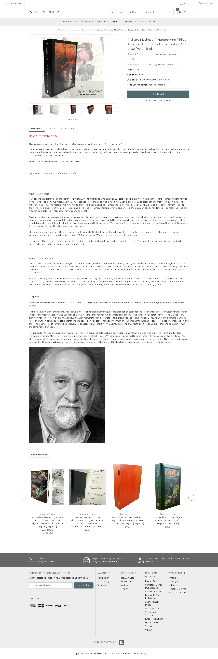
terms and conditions (120, 653)
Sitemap (101, 585)
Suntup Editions (153, 591)
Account (187, 3)
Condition (51, 128)
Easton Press (151, 581)
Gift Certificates (206, 3)
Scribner (149, 626)
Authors (101, 22)
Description (36, 128)
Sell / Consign (148, 22)
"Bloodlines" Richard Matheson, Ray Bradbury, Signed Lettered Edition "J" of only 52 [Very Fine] (127, 520)
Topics (115, 22)
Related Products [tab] (39, 454)
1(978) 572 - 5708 (14, 3)
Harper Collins (152, 622)
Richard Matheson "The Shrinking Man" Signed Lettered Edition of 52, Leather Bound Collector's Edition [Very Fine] (87, 522)
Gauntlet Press (152, 608)
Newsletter (131, 22)
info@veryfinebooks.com (104, 561)
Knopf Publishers (154, 619)
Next (116, 109)
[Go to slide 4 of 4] (76, 119)
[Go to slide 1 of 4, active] (69, 119)
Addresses (174, 585)
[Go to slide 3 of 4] (73, 119)
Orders (172, 578)
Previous (30, 109)
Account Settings (178, 592)
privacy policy (139, 653)
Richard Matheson (167, 54)
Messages (174, 581)
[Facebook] (121, 642)
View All (149, 630)
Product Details (68, 128)
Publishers (85, 22)
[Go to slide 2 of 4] (71, 119)
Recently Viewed (177, 589)
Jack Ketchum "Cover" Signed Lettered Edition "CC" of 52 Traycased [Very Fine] (167, 520)
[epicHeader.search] (170, 12)
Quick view (62, 464)
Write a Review (165, 64)
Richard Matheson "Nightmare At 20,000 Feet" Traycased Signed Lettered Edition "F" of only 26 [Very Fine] (47, 522)
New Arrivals (69, 22)
